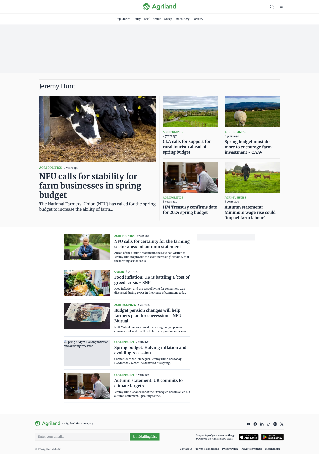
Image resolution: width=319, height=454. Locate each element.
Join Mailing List (145, 437)
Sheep (168, 18)
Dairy (137, 18)
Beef (146, 18)
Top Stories (123, 18)
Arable (157, 18)
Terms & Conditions (207, 448)
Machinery (182, 18)
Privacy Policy (230, 448)
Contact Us (186, 448)
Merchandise (272, 448)
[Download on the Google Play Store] (272, 437)
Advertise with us (252, 448)
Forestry (198, 18)
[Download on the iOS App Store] (249, 437)
